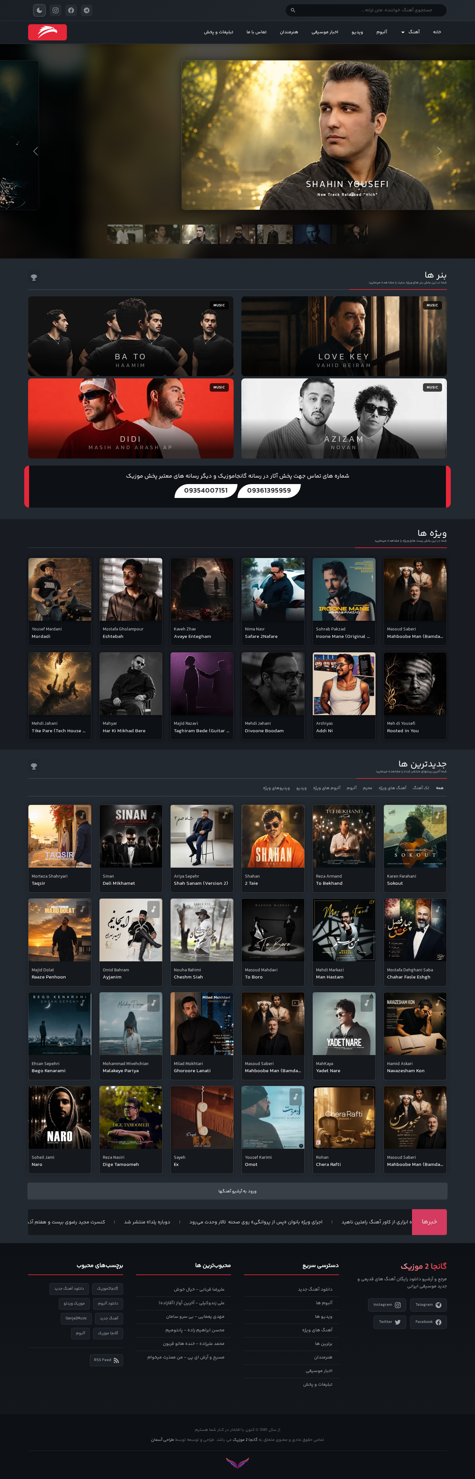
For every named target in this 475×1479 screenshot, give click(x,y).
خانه (437, 32)
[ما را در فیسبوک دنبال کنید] (71, 10)
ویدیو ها (323, 1316)
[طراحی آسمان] (237, 1463)
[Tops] (34, 276)
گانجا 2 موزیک (245, 1440)
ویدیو (357, 32)
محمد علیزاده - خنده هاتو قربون (194, 1343)
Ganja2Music (76, 1318)
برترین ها (323, 1343)
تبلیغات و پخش (218, 32)
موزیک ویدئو (74, 1304)
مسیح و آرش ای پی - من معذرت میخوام (186, 1357)
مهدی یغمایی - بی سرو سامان (195, 1316)
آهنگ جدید (109, 1318)
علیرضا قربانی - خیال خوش (199, 1289)
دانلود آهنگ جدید (315, 1289)
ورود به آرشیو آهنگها (237, 1191)
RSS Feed (102, 1360)
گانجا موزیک (108, 1333)
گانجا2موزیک (107, 1289)
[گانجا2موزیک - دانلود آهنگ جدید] (47, 32)
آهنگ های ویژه (317, 1330)
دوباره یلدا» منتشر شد (192, 1222)
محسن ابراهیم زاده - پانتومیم (195, 1330)
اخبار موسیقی (324, 32)
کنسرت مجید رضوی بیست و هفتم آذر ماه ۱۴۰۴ (101, 1222)
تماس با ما (257, 32)
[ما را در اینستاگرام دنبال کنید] (55, 10)
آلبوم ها (324, 1303)
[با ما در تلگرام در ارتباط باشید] (86, 10)
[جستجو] (293, 10)
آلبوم (381, 32)
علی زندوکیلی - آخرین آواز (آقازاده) (192, 1303)
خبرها (429, 1222)
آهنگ (414, 32)
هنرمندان (289, 32)
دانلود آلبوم (108, 1304)
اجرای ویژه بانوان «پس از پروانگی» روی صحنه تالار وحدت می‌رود (300, 1222)
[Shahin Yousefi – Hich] (237, 127)
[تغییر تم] (39, 10)
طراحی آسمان (162, 1440)
